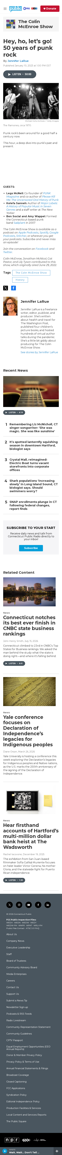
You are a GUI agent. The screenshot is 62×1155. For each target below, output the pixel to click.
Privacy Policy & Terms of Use (22, 1062)
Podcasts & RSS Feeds (19, 1014)
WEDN (17, 922)
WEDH (9, 922)
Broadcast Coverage (17, 1075)
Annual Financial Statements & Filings (27, 1068)
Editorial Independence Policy (23, 1101)
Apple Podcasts (28, 232)
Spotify (44, 232)
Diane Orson (10, 751)
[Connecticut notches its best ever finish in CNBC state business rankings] (29, 591)
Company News (15, 941)
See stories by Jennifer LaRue (39, 352)
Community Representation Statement (28, 1027)
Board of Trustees (16, 961)
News (6, 612)
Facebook (42, 248)
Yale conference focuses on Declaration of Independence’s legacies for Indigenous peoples (28, 731)
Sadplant (19, 222)
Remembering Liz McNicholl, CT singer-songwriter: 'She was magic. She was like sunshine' (34, 428)
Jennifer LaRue (18, 60)
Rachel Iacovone (12, 854)
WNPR (21, 925)
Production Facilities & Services (23, 1108)
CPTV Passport (14, 1040)
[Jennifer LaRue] (10, 306)
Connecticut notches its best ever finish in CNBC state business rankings (29, 626)
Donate (51, 8)
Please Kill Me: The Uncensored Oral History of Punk (32, 198)
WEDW (25, 922)
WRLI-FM (38, 925)
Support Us (12, 994)
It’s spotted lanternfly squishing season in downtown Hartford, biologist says (34, 445)
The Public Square (16, 1121)
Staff (9, 954)
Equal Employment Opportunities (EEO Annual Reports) (28, 1048)
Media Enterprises (16, 974)
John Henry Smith (13, 641)
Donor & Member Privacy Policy (24, 1055)
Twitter (7, 252)
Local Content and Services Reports (26, 1115)
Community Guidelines (19, 1034)
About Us (11, 934)
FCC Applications (15, 1088)
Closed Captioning (16, 1082)
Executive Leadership (18, 947)
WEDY (33, 922)
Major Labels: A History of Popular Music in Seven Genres (32, 206)
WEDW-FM (11, 925)
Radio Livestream (16, 1020)
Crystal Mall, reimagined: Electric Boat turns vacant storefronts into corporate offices (29, 465)
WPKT (29, 925)
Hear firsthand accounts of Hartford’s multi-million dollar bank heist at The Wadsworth (31, 836)
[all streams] (58, 1151)
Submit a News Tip (16, 1000)
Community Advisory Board (21, 967)
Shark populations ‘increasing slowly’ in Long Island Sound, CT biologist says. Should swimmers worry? (34, 486)
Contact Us (12, 987)
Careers (10, 981)
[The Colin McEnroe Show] (10, 24)
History (20, 279)
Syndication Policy (16, 1095)
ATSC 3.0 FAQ (32, 928)
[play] (5, 1151)
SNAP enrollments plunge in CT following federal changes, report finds (33, 505)
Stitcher (21, 235)
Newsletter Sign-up (17, 1007)
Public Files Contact (15, 928)
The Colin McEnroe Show (35, 24)
